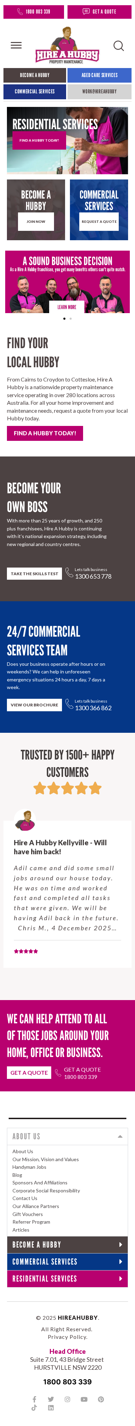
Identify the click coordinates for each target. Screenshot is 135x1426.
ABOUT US (26, 1136)
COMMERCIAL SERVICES (35, 91)
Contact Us (24, 1198)
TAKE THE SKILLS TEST (34, 573)
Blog (17, 1175)
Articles (20, 1230)
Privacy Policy (67, 1336)
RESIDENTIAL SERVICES (44, 1279)
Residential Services (55, 124)
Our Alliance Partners (35, 1206)
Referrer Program (31, 1222)
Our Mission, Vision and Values (45, 1159)
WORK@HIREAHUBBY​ (99, 91)
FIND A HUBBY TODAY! (45, 433)
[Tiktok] (34, 1407)
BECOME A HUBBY (35, 75)
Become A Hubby (36, 200)
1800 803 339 (38, 11)
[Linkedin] (51, 1407)
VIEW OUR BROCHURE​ (34, 704)
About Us (22, 1151)
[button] (64, 319)
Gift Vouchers (27, 1214)
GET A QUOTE (104, 11)
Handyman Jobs (29, 1167)
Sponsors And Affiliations (40, 1182)
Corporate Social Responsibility (46, 1190)
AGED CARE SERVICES (100, 75)
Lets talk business (91, 569)
